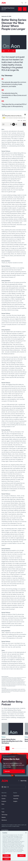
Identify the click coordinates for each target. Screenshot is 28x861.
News (3, 804)
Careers (3, 798)
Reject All (21, 855)
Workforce (4, 820)
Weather (4, 817)
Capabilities (16, 796)
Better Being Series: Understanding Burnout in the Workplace (12, 741)
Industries (15, 798)
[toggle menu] (25, 2)
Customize (6, 855)
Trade (3, 812)
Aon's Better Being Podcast (8, 8)
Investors (4, 801)
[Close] (25, 832)
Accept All (6, 859)
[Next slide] (7, 748)
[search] (22, 3)
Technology (4, 814)
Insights (15, 801)
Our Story (4, 796)
